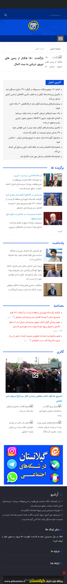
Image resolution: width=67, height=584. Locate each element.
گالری (60, 351)
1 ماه (26, 340)
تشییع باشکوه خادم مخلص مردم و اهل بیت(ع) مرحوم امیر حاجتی (34, 398)
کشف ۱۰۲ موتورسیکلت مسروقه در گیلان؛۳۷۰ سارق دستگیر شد (33, 89)
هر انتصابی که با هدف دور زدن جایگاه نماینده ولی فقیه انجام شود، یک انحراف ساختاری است (25, 255)
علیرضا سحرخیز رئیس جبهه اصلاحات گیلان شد (40, 510)
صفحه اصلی (55, 49)
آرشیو (54, 494)
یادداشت (58, 243)
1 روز (9, 317)
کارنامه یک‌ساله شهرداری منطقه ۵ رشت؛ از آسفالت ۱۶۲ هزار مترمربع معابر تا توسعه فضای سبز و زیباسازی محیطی (24, 203)
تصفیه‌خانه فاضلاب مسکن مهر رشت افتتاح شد (40, 156)
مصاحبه (59, 305)
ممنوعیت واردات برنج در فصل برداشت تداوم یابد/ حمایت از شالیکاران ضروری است (35, 227)
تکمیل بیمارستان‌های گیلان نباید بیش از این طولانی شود (36, 127)
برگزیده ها (57, 167)
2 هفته (56, 331)
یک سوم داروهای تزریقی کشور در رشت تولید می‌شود (37, 113)
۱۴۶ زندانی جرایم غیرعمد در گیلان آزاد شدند (41, 132)
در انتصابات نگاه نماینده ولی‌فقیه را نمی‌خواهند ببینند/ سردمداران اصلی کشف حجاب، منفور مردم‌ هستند (24, 184)
